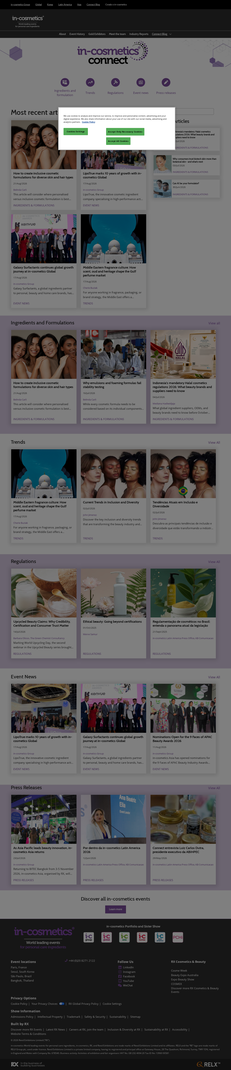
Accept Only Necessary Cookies (125, 131)
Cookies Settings (76, 131)
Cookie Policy (88, 122)
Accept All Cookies (118, 141)
